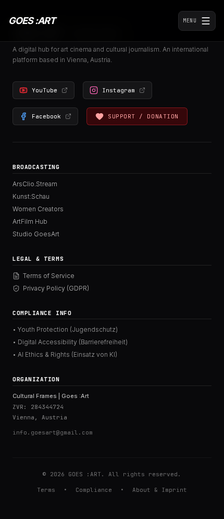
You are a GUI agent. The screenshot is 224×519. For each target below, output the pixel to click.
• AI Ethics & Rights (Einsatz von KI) (65, 354)
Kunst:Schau (31, 196)
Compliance (94, 489)
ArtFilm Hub (30, 221)
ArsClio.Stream (35, 184)
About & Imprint (159, 489)
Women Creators (38, 209)
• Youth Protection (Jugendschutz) (65, 329)
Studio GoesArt (36, 234)
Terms (46, 489)
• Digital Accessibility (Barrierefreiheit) (70, 342)
